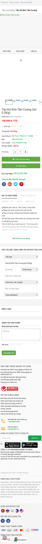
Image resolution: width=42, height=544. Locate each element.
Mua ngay (22, 166)
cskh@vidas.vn (13, 429)
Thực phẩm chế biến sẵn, (27, 489)
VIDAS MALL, (5, 482)
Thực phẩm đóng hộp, (27, 485)
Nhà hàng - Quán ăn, (23, 492)
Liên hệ (33, 51)
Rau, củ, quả (14, 2)
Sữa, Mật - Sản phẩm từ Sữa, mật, (22, 487)
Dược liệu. (9, 497)
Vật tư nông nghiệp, (15, 494)
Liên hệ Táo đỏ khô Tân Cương (11, 414)
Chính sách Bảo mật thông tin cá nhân (13, 406)
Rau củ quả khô (26, 2)
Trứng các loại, (11, 489)
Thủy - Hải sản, (13, 485)
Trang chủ (4, 2)
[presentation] (40, 102)
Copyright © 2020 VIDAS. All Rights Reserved (14, 473)
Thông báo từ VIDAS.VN (9, 382)
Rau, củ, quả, (33, 482)
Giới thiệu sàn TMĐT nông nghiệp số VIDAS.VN (16, 369)
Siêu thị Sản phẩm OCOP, (19, 482)
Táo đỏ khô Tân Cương (26, 10)
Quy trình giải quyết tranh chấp (11, 380)
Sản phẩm (20, 51)
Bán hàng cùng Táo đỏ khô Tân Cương (13, 398)
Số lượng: (5, 152)
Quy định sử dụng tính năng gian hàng (13, 377)
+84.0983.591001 (14, 422)
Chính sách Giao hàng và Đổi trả (11, 403)
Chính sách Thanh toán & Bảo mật (12, 401)
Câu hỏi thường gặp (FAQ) (9, 411)
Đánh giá (30, 201)
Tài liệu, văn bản (6, 409)
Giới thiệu (7, 51)
